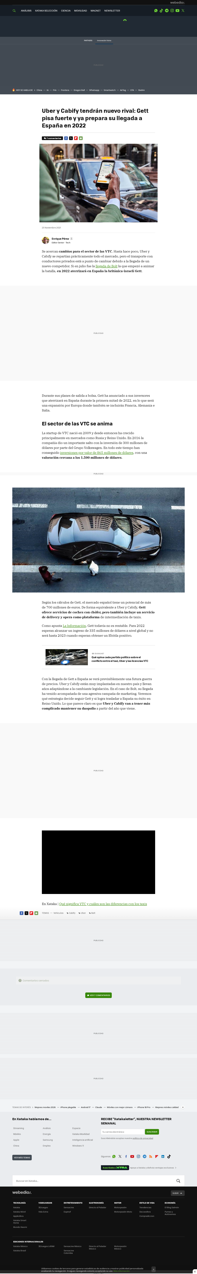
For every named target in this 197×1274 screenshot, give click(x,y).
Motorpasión (120, 1207)
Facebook (66, 138)
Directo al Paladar (97, 1207)
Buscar (178, 1180)
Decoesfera (145, 1211)
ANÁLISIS (26, 10)
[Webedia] (177, 2)
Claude (99, 1107)
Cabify (72, 912)
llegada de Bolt (106, 266)
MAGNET (96, 10)
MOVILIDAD (80, 10)
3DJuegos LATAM (46, 1246)
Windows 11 (78, 1145)
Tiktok (161, 10)
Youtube (177, 10)
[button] (62, 238)
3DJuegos (43, 1207)
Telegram (167, 10)
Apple (16, 1139)
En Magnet (99, 653)
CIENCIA (65, 10)
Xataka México (20, 1246)
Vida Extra (43, 1211)
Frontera (65, 90)
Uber (83, 912)
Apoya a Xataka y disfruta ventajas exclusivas (152, 1167)
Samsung (48, 1139)
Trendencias (145, 1207)
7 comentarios (54, 138)
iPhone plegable (68, 1107)
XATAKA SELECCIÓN (46, 10)
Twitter (183, 10)
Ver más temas (22, 1157)
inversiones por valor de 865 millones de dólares (96, 452)
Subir (176, 1193)
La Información (74, 625)
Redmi (141, 90)
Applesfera (18, 1215)
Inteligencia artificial (82, 1139)
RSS (150, 1155)
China (39, 90)
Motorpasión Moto (123, 1211)
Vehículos (59, 912)
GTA (132, 90)
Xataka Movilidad (81, 1133)
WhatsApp (156, 10)
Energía (47, 1133)
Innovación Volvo (104, 40)
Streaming (18, 1128)
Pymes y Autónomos (170, 1213)
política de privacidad (143, 1138)
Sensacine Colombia (69, 1251)
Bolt (93, 912)
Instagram (172, 10)
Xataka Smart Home (19, 1221)
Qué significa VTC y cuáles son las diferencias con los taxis (103, 904)
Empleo (46, 1145)
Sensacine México (72, 1246)
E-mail (81, 138)
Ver (100, 995)
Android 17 (86, 1107)
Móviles (17, 1133)
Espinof (67, 1211)
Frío (54, 90)
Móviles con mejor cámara (120, 1107)
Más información (121, 1270)
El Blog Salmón (172, 1207)
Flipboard (76, 138)
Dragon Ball (79, 90)
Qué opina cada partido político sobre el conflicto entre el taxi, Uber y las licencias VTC (120, 659)
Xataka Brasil (19, 1250)
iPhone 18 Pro (144, 1107)
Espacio (76, 1128)
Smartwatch (110, 90)
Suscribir (152, 1131)
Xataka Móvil (19, 1211)
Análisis (47, 1128)
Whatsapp (94, 90)
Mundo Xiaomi (20, 1227)
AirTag (123, 90)
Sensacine (69, 1207)
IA (47, 90)
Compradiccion (146, 1215)
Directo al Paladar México (97, 1247)
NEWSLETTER (112, 10)
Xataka (16, 1207)
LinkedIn (162, 1155)
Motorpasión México (120, 1247)
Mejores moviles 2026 (45, 1107)
